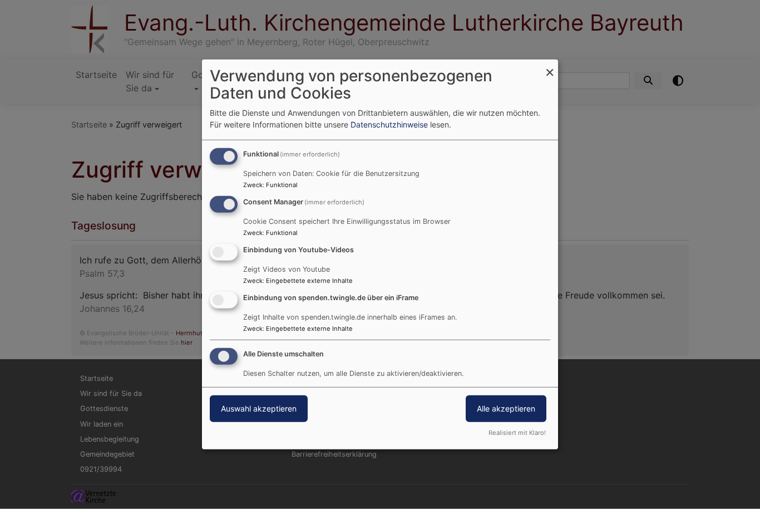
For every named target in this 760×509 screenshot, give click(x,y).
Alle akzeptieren (506, 408)
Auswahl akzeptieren (259, 408)
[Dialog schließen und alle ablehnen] (549, 67)
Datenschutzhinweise (389, 124)
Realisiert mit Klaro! (517, 433)
